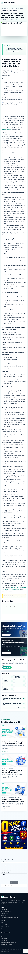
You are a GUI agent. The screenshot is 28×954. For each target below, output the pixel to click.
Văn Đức (18, 19)
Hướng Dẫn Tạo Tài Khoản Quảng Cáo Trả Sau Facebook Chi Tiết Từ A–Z (13, 742)
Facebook (8, 684)
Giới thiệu (3, 922)
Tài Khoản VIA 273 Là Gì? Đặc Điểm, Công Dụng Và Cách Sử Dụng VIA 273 (13, 800)
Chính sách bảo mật (5, 932)
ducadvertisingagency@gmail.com (8, 942)
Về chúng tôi (4, 909)
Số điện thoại (4, 866)
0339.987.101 (4, 938)
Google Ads (3, 915)
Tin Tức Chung (20, 680)
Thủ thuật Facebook (8, 681)
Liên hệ (2, 930)
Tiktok (20, 684)
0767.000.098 (4, 940)
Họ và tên (3, 862)
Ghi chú (3, 874)
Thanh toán (3, 928)
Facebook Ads (8, 6)
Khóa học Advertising (5, 926)
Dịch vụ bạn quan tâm (6, 870)
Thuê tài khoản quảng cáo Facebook (9, 917)
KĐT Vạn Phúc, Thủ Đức (6, 944)
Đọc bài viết (5, 751)
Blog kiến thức (5, 10)
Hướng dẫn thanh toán (6, 911)
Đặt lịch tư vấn (6, 667)
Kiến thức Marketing (20, 677)
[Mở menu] (25, 2)
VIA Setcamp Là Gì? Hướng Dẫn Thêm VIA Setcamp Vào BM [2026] (13, 771)
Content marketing (8, 689)
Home (2, 6)
